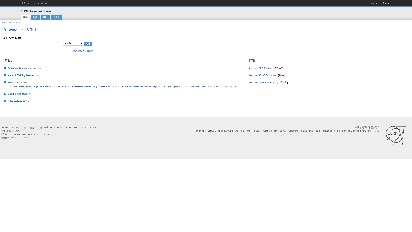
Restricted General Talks (260, 82)
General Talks (14, 82)
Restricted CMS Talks (259, 68)
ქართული (293, 130)
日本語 (283, 130)
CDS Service (15, 134)
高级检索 (88, 50)
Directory (386, 3)
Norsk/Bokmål (306, 130)
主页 (3, 22)
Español (247, 130)
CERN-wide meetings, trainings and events (28, 86)
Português (327, 130)
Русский (337, 130)
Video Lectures (15, 100)
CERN (34, 3)
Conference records (81, 86)
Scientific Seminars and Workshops (138, 86)
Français (256, 130)
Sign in (374, 3)
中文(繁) (376, 130)
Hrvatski (266, 130)
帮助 (45, 17)
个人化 (56, 17)
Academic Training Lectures (21, 75)
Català (211, 130)
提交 (35, 17)
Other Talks (226, 86)
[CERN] (395, 136)
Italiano (275, 130)
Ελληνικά (228, 130)
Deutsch (219, 130)
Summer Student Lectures (201, 86)
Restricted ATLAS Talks (260, 75)
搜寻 (25, 17)
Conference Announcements (21, 68)
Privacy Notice (56, 127)
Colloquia (61, 86)
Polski (317, 130)
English (238, 130)
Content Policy (71, 127)
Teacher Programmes (172, 86)
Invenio (17, 131)
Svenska (357, 130)
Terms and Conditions (88, 127)
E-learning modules (17, 93)
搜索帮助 (77, 50)
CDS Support (45, 134)
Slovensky (347, 130)
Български (201, 130)
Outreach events (106, 86)
